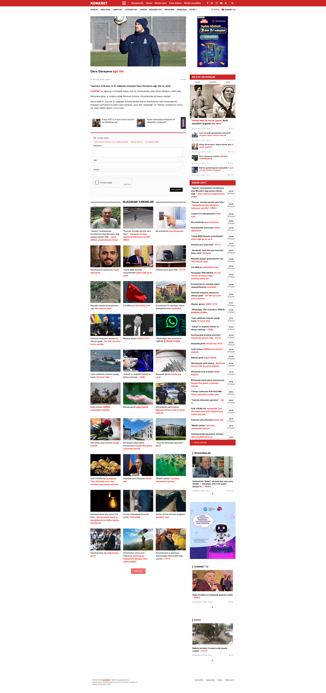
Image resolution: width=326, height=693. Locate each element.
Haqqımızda (137, 3)
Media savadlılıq (192, 3)
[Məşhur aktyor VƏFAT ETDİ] (138, 325)
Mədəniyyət (155, 10)
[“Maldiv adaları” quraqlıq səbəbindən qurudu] (171, 465)
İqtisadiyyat (131, 10)
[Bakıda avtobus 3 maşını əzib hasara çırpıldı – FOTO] (212, 634)
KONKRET (107, 680)
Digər (192, 10)
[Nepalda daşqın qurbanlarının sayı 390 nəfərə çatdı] (105, 292)
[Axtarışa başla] (232, 3)
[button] (230, 466)
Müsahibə (169, 10)
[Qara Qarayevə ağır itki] (138, 41)
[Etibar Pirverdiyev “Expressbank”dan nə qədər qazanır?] (195, 146)
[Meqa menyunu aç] (124, 3)
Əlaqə (149, 3)
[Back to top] (319, 686)
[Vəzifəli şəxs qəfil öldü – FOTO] (171, 256)
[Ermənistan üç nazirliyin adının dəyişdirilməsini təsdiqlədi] (171, 292)
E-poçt (96, 170)
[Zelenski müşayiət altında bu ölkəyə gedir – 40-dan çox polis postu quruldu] (105, 325)
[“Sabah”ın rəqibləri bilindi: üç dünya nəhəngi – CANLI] (138, 361)
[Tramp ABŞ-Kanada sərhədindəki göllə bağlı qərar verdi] (138, 256)
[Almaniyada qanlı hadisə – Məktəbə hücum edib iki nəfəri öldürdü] (171, 393)
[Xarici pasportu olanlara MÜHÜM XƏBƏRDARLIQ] (195, 158)
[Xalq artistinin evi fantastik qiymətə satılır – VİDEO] (212, 580)
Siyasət (94, 10)
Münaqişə (182, 10)
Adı (95, 160)
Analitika (105, 10)
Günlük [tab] (197, 82)
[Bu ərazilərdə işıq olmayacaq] (171, 218)
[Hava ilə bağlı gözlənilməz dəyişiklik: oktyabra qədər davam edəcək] (195, 135)
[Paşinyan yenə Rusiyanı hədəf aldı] (138, 465)
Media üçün (161, 3)
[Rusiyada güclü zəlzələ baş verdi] (171, 361)
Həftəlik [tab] (212, 82)
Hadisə (143, 10)
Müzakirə (98, 146)
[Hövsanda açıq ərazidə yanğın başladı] (105, 429)
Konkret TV (230, 10)
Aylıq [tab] (228, 82)
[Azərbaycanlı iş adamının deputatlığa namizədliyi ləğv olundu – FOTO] (171, 540)
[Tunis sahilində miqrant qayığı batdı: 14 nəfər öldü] (105, 361)
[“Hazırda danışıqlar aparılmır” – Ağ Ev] (171, 429)
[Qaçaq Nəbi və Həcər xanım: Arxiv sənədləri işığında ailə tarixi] (212, 101)
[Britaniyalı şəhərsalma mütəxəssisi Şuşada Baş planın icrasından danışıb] (138, 429)
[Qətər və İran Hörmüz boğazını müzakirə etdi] (171, 501)
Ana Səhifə (199, 680)
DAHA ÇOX (138, 571)
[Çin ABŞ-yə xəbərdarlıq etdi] (138, 292)
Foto (216, 10)
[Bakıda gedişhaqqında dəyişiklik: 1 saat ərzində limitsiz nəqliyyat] (195, 170)
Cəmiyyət (118, 10)
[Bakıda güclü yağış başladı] (138, 393)
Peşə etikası (175, 3)
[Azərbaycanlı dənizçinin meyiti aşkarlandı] (105, 256)
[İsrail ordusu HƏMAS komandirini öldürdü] (105, 393)
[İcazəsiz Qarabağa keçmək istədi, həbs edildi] (138, 501)
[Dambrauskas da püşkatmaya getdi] (105, 540)
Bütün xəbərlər (200, 443)
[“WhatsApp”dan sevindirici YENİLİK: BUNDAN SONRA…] (171, 325)
